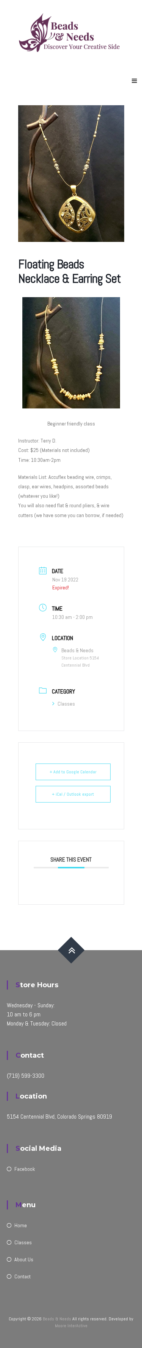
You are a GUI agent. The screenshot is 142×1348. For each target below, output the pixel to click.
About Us (23, 1259)
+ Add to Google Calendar (73, 772)
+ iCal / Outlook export (73, 794)
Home (20, 1225)
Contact (22, 1276)
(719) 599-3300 (25, 1076)
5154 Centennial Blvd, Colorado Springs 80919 (59, 1116)
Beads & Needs (57, 1319)
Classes (66, 703)
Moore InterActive (71, 1326)
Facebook (24, 1169)
